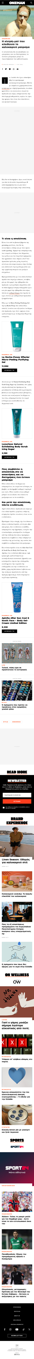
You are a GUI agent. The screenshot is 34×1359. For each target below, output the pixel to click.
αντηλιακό (6, 88)
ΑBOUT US (17, 1315)
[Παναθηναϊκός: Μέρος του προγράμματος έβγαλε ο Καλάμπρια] (17, 1239)
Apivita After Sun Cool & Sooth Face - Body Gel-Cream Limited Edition (15, 620)
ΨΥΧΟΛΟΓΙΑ (6, 1056)
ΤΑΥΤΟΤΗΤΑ (17, 1311)
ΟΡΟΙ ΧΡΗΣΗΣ (17, 1320)
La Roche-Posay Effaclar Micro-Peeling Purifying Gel (16, 359)
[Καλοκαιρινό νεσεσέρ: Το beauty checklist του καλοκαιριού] (17, 881)
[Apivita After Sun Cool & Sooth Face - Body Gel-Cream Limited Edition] (17, 597)
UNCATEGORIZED (8, 1185)
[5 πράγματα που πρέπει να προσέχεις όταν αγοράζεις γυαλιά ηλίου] (17, 690)
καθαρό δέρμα (14, 293)
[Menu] (2, 2)
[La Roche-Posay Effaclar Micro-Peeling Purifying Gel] (17, 336)
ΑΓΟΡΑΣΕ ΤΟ (9, 370)
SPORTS (17, 1140)
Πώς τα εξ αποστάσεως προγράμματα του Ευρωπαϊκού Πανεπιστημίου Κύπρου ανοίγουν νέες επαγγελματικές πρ (16, 929)
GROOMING (6, 38)
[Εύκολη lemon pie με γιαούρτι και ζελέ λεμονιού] (17, 1115)
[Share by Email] (17, 69)
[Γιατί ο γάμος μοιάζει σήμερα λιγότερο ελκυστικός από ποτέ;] (17, 1003)
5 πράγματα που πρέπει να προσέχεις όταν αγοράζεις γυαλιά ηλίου (14, 707)
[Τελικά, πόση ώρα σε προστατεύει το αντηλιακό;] (17, 653)
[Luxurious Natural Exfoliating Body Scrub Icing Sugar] (17, 423)
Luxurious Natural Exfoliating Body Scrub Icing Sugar (15, 446)
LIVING (4, 1019)
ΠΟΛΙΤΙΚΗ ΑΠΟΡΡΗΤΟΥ (17, 1324)
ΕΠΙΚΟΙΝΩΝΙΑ (17, 1307)
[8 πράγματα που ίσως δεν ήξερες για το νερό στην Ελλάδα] (17, 952)
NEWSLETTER (17, 1335)
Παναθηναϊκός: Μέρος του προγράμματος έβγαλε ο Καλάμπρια (14, 1256)
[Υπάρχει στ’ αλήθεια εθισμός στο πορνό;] (17, 1044)
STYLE (4, 702)
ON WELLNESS (17, 975)
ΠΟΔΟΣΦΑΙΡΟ (7, 1214)
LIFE (3, 665)
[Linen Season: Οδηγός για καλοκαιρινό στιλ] (17, 843)
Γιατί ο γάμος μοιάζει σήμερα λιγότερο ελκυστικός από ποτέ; (15, 1025)
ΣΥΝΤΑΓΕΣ (6, 1127)
